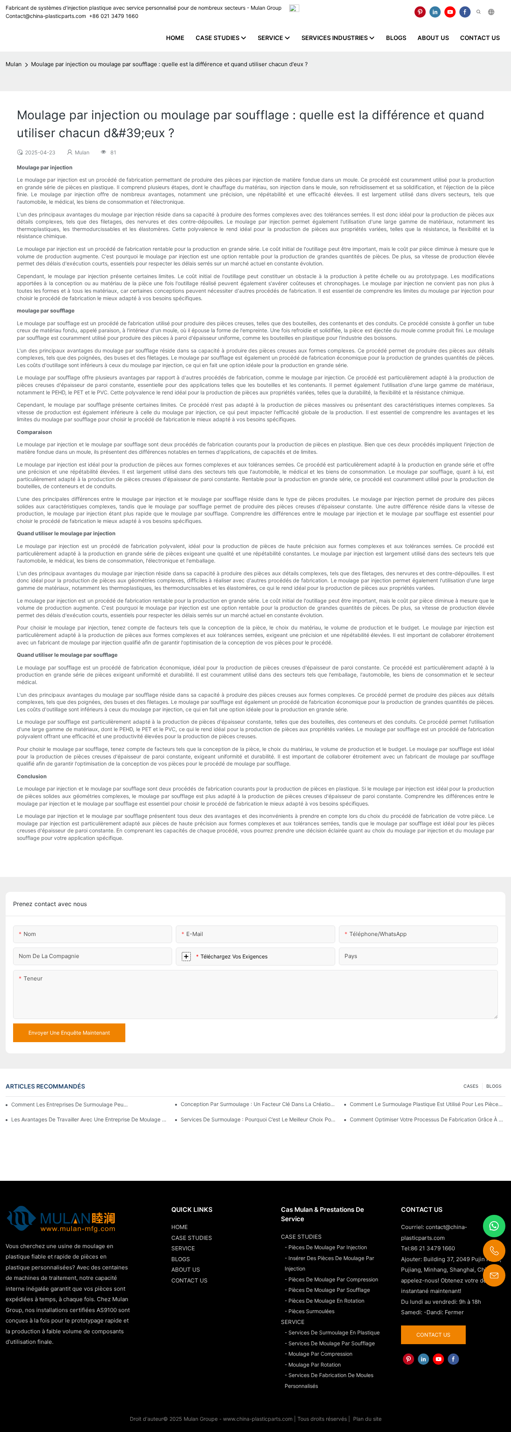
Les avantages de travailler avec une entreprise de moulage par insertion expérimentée (89, 1119)
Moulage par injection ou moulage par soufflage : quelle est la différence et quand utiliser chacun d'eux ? (169, 64)
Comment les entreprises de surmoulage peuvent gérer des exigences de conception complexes (70, 1104)
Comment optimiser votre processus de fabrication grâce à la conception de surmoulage (427, 1119)
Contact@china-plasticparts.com (46, 16)
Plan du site (367, 1419)
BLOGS (494, 1086)
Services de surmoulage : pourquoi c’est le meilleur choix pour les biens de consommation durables (258, 1119)
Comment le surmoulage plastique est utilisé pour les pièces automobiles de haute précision (427, 1104)
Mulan (14, 64)
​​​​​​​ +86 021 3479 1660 (112, 16)
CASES (470, 1086)
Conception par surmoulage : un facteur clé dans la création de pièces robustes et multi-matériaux (258, 1104)
